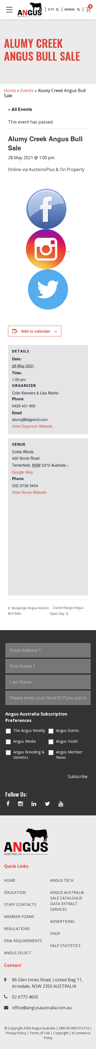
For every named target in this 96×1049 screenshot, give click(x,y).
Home (10, 90)
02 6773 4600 (25, 997)
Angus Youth (67, 741)
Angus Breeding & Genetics (29, 754)
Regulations (17, 928)
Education (15, 892)
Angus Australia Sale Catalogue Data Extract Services (67, 901)
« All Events (20, 109)
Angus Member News (69, 754)
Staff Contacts (20, 904)
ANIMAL (70, 9)
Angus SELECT (17, 952)
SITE (51, 9)
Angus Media (24, 741)
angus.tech (61, 880)
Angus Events (67, 730)
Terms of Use (40, 1033)
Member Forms (19, 916)
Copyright (60, 1033)
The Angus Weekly (29, 730)
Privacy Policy (16, 1033)
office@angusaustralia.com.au (42, 1008)
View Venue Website (29, 492)
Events (27, 90)
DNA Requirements (23, 940)
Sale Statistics (65, 945)
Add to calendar (35, 331)
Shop (55, 933)
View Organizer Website (32, 426)
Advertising (62, 921)
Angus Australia (43, 1028)
